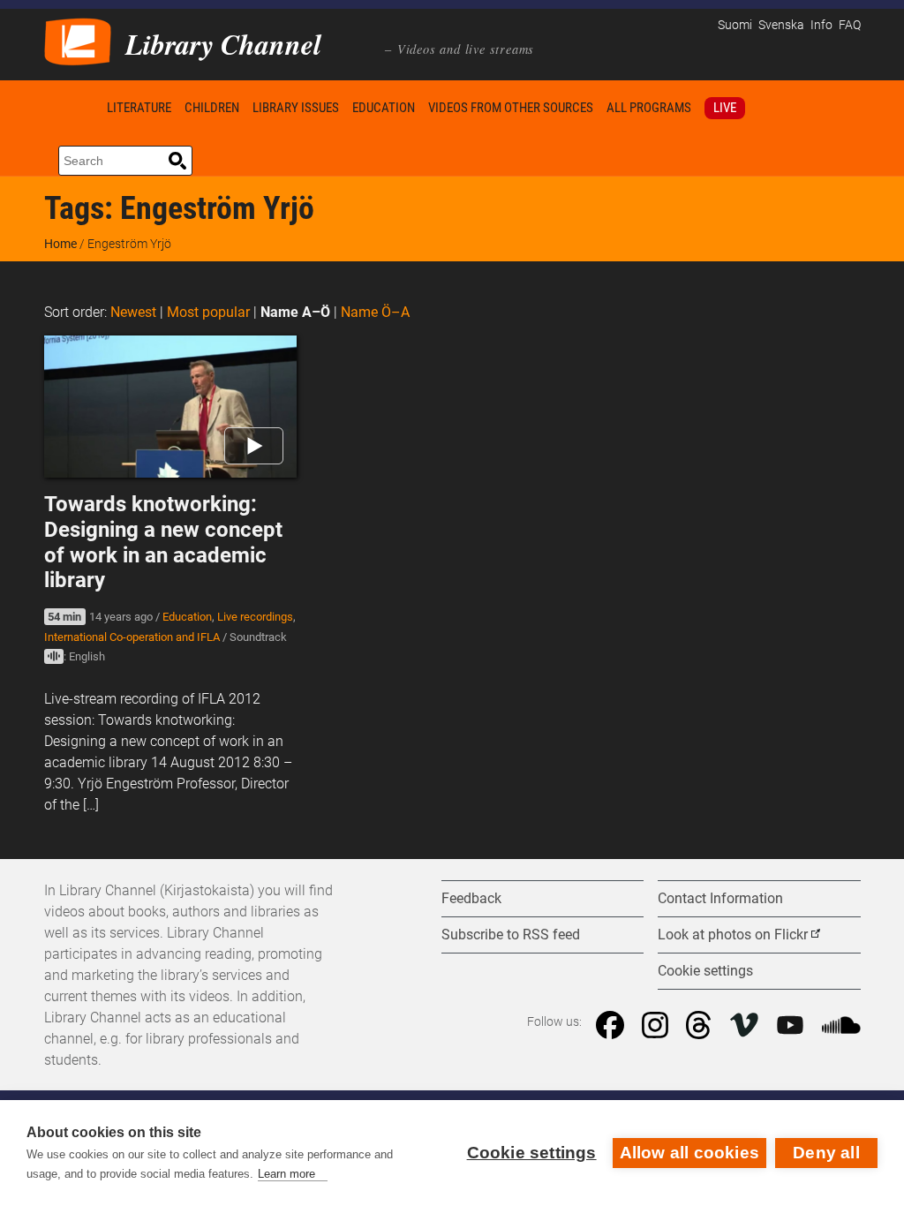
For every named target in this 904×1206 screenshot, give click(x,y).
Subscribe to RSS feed (510, 934)
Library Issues (295, 108)
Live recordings (255, 616)
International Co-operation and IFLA (132, 637)
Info (821, 25)
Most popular (208, 312)
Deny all (826, 1152)
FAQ (850, 25)
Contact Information (720, 898)
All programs (648, 108)
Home (72, 107)
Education (383, 108)
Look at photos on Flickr (733, 934)
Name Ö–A (375, 312)
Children (212, 108)
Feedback (471, 898)
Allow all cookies (689, 1152)
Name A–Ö (295, 312)
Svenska (781, 25)
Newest (133, 312)
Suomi (735, 25)
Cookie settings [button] (705, 970)
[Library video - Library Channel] (77, 40)
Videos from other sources (510, 108)
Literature (139, 108)
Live (724, 108)
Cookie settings (532, 1152)
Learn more (286, 1173)
